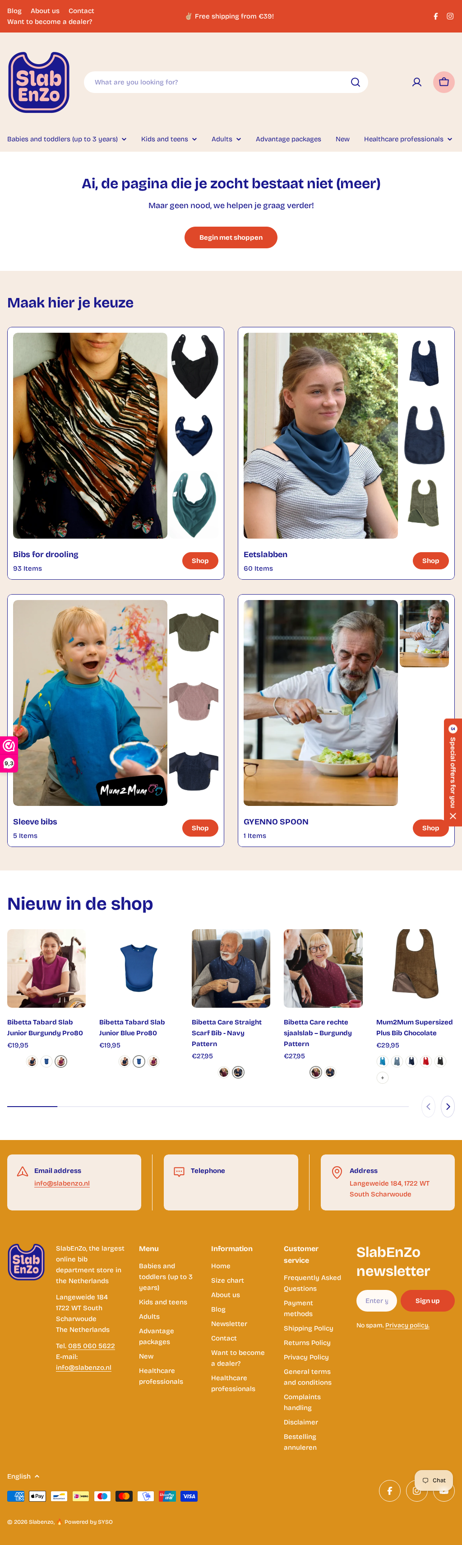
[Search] (355, 82)
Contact (81, 11)
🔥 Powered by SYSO (84, 1521)
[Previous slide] (428, 1106)
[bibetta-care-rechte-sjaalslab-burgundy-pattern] (223, 1072)
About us (45, 11)
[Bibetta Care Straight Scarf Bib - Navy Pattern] (231, 968)
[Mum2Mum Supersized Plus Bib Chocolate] (415, 968)
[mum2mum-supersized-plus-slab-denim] (397, 1061)
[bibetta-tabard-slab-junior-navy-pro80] (32, 1061)
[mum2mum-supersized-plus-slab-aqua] (382, 1061)
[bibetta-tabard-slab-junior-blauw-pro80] (46, 1061)
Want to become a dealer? (49, 22)
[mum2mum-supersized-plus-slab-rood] (426, 1061)
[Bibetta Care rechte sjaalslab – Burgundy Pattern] (323, 968)
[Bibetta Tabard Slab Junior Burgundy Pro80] (46, 968)
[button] (453, 773)
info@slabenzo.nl (62, 1183)
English (19, 1476)
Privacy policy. (407, 1325)
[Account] (416, 82)
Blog (14, 11)
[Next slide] (448, 1106)
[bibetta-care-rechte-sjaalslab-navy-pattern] (238, 1072)
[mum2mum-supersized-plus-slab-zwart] (440, 1061)
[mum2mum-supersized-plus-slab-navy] (411, 1061)
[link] (193, 366)
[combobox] (226, 82)
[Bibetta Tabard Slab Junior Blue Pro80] (138, 968)
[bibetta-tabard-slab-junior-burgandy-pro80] (61, 1061)
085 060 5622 (91, 1346)
